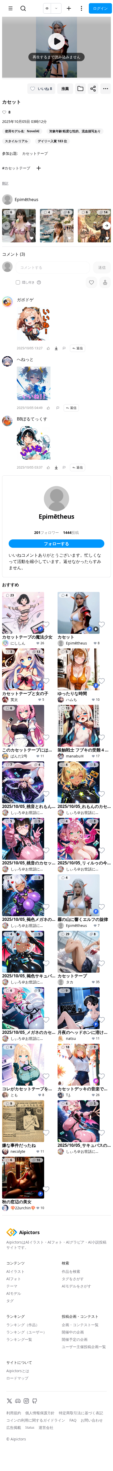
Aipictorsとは (17, 1370)
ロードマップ (17, 1378)
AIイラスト (15, 1271)
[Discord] (18, 1401)
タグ (10, 1300)
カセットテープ (35, 153)
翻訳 (5, 183)
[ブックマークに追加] (80, 88)
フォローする (56, 543)
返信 (79, 348)
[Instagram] (26, 1401)
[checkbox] (18, 282)
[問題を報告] (64, 348)
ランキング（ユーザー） (26, 1332)
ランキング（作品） (22, 1324)
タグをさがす (73, 1278)
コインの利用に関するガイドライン (35, 1420)
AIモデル (13, 1293)
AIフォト (13, 1278)
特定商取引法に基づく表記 (81, 1412)
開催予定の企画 (75, 1339)
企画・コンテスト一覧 (80, 1324)
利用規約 (13, 1412)
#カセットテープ (16, 168)
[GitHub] (35, 1401)
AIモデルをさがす (76, 1286)
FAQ (72, 1420)
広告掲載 (13, 1427)
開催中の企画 (73, 1332)
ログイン (100, 8)
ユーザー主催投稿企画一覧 (84, 1346)
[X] (9, 1401)
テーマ (11, 1286)
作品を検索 (71, 1271)
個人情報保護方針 (40, 1412)
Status (29, 1428)
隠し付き (28, 282)
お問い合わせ (92, 1420)
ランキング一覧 (19, 1339)
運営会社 (46, 1427)
